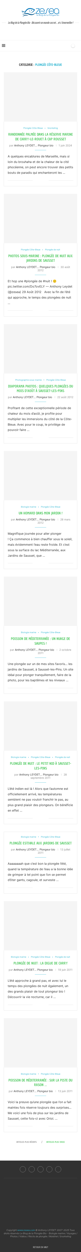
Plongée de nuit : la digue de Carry (41, 963)
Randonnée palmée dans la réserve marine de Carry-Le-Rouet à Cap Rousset (40, 136)
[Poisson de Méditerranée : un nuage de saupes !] (40, 601)
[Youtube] (49, 1169)
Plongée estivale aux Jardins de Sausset (41, 843)
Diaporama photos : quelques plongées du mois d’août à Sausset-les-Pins (40, 388)
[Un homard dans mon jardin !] (40, 475)
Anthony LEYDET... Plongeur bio (33, 145)
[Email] (58, 1169)
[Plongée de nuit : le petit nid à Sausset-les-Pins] (40, 726)
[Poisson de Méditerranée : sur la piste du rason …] (40, 1042)
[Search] (66, 45)
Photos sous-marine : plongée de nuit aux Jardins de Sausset (40, 258)
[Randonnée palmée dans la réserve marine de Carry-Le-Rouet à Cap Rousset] (40, 97)
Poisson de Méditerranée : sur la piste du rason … (40, 1082)
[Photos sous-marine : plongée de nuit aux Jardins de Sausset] (40, 218)
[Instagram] (32, 1169)
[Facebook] (23, 1169)
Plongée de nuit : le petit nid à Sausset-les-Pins (40, 765)
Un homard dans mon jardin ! (40, 513)
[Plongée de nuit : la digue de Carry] (40, 925)
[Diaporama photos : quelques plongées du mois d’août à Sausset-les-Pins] (40, 348)
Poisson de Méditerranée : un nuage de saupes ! (40, 641)
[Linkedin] (40, 1169)
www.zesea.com (26, 1230)
